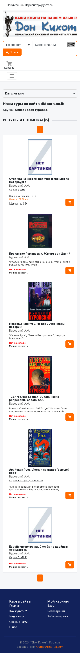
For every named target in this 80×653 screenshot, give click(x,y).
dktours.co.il (52, 103)
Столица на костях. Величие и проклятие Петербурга (39, 180)
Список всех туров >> (31, 110)
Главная (14, 605)
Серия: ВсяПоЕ (18, 557)
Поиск (14, 52)
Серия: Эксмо (17, 189)
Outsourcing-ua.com (49, 647)
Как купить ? (18, 611)
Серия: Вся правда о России (26, 480)
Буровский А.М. (19, 185)
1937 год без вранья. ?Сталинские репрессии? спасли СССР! (34, 398)
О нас (13, 627)
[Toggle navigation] (12, 76)
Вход (51, 605)
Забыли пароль (57, 616)
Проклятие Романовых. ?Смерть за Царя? (39, 253)
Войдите (13, 5)
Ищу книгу (16, 616)
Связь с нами (18, 622)
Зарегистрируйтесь (39, 5)
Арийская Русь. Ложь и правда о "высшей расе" (39, 471)
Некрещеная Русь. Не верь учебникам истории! (36, 325)
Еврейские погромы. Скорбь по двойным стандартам (38, 548)
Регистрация (56, 611)
